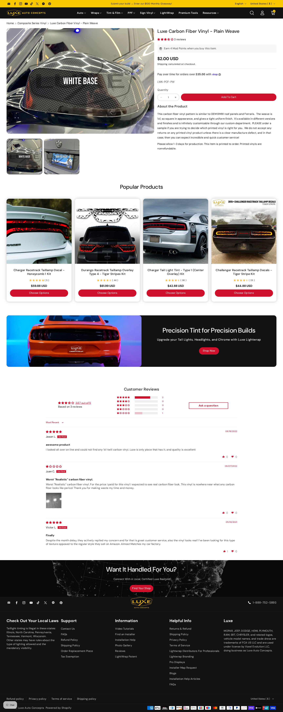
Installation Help (125, 640)
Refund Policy (69, 640)
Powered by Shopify (59, 708)
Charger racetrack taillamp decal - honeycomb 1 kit (39, 272)
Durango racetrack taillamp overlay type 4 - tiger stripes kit (107, 272)
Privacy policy (37, 699)
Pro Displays (177, 662)
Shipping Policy (70, 645)
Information (126, 620)
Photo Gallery (123, 645)
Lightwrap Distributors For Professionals (194, 651)
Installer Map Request (183, 667)
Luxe (228, 620)
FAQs (64, 634)
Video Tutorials (124, 628)
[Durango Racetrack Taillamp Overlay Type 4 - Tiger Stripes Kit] (107, 231)
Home (10, 23)
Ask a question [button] (208, 405)
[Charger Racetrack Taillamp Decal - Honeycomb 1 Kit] (39, 231)
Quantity (162, 90)
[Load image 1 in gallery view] (24, 156)
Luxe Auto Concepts (31, 708)
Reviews (120, 651)
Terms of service (61, 699)
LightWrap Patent (126, 656)
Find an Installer (125, 634)
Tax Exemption (70, 656)
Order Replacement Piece (77, 651)
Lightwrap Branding (182, 656)
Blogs (173, 673)
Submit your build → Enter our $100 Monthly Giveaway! (141, 3)
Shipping (162, 64)
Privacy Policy (178, 640)
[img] (54, 431)
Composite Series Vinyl (32, 23)
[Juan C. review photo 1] (54, 500)
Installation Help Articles (185, 679)
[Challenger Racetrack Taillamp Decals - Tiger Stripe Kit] (243, 231)
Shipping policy (86, 699)
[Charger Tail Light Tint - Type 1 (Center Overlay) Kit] (175, 231)
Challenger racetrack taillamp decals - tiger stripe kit (244, 272)
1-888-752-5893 (264, 603)
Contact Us (68, 628)
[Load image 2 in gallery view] (61, 156)
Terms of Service (180, 645)
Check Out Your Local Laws (33, 620)
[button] (81, 13)
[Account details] (262, 13)
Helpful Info (180, 620)
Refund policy (15, 699)
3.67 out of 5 (83, 403)
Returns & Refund (180, 628)
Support (69, 620)
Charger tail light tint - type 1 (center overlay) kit (176, 272)
